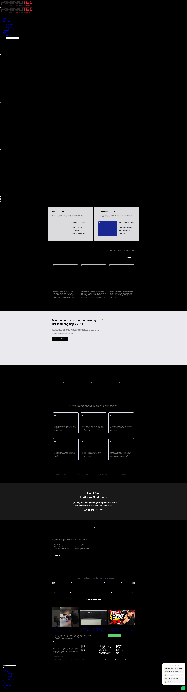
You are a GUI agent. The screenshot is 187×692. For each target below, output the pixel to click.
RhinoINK (83, 648)
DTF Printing (86, 423)
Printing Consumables (89, 449)
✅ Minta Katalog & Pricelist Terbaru (173, 668)
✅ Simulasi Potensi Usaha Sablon (173, 682)
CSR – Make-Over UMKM (104, 652)
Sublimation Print (115, 423)
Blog (117, 652)
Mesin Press (9, 676)
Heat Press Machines (116, 449)
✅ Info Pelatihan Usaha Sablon (172, 678)
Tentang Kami (7, 670)
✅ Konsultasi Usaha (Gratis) (171, 675)
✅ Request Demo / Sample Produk (173, 671)
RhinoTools (83, 650)
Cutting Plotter (59, 449)
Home (4, 668)
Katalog (118, 646)
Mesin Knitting (10, 679)
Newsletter (119, 648)
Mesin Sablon (6, 671)
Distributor (119, 645)
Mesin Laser (9, 678)
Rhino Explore (101, 645)
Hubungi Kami (119, 650)
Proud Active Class (103, 650)
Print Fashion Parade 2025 (105, 653)
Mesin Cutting (10, 673)
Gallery (118, 653)
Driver (117, 649)
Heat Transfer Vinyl (60, 423)
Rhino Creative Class (103, 646)
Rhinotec (83, 646)
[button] (53, 382)
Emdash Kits (24, 662)
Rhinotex (83, 649)
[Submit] (3, 667)
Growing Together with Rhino (105, 648)
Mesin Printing (10, 675)
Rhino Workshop (102, 649)
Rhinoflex (83, 645)
